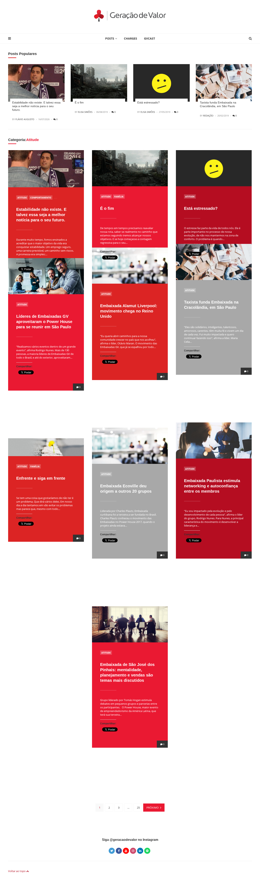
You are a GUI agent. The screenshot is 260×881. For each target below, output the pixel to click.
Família (119, 196)
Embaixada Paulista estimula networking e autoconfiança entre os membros (212, 485)
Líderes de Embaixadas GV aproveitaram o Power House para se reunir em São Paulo (44, 321)
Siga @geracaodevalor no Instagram (130, 839)
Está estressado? (148, 102)
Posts (109, 38)
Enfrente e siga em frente (40, 478)
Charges (130, 38)
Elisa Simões (85, 111)
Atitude (22, 197)
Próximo (152, 807)
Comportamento (40, 197)
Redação (208, 115)
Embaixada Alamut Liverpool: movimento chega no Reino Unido (128, 311)
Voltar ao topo (17, 871)
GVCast (149, 38)
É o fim (79, 102)
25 (138, 807)
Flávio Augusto (24, 119)
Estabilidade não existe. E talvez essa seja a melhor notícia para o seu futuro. (36, 106)
